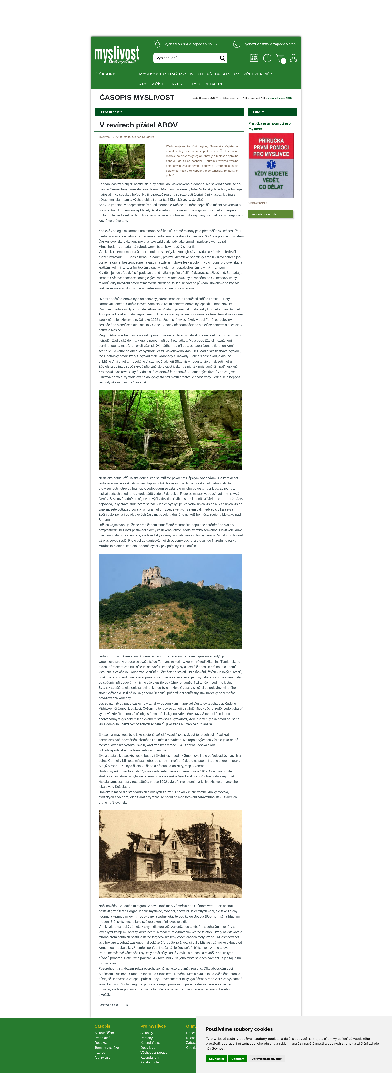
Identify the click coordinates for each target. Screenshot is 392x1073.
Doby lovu (147, 1047)
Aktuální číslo (104, 1033)
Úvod (194, 98)
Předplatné (102, 1038)
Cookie (192, 1047)
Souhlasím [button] (216, 1058)
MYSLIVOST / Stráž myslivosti (171, 74)
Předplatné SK (260, 74)
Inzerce (100, 1052)
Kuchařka (193, 1038)
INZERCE (179, 84)
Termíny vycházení (108, 1047)
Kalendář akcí (150, 1042)
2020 (245, 98)
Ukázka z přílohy (257, 203)
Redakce (214, 84)
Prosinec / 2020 (257, 98)
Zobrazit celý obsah (264, 214)
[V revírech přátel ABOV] (122, 177)
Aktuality (146, 1033)
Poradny (146, 1038)
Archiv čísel (153, 84)
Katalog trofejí (150, 1062)
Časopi (203, 98)
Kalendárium (149, 1057)
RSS (196, 84)
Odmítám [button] (237, 1058)
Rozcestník (194, 1033)
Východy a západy (153, 1052)
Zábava (191, 1042)
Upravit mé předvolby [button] (267, 1058)
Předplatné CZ (223, 74)
